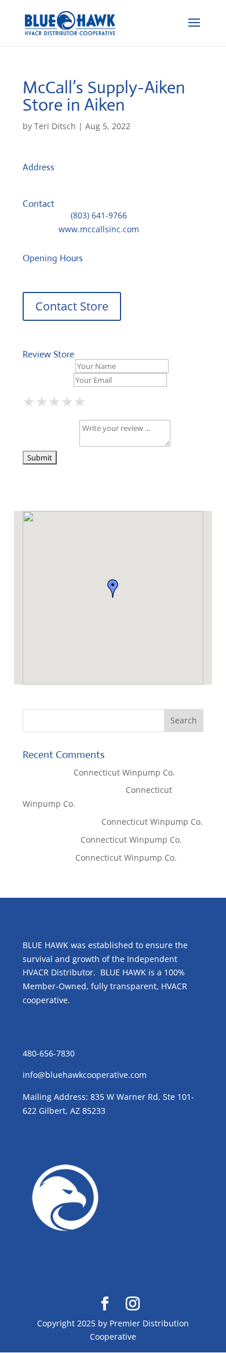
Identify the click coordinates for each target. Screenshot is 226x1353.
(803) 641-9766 (99, 215)
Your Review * (50, 443)
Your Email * (47, 379)
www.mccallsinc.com (99, 229)
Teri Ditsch (55, 125)
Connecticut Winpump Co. (124, 772)
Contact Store (71, 306)
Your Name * (48, 365)
